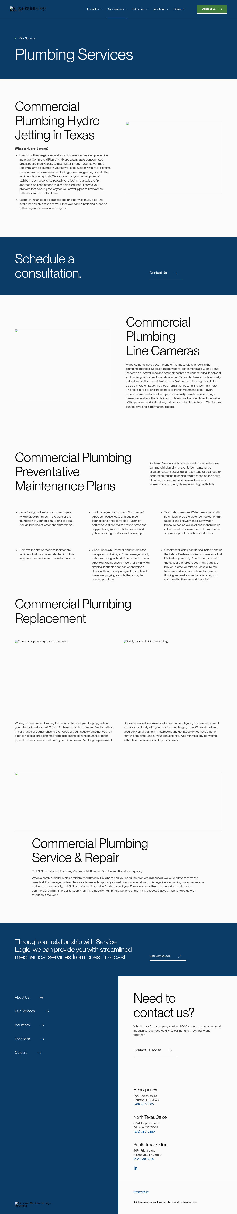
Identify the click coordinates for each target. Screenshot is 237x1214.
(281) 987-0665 (143, 1104)
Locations (159, 9)
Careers (178, 9)
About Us (93, 9)
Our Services (115, 9)
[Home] (35, 9)
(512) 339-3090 (143, 1159)
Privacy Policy (141, 1192)
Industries (138, 9)
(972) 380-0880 (144, 1131)
